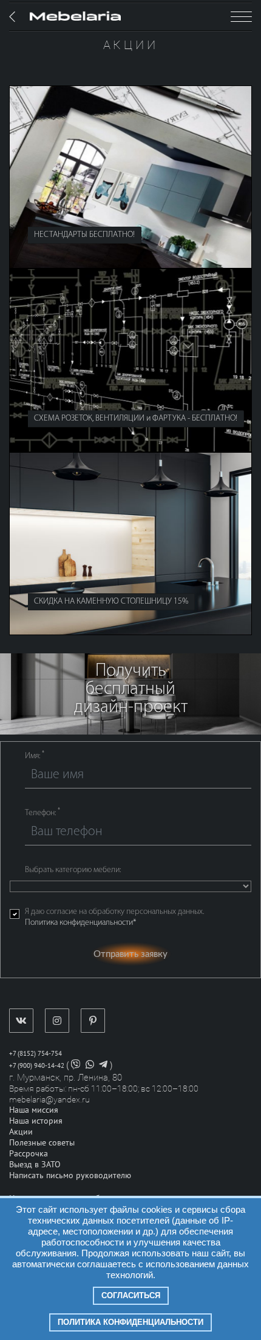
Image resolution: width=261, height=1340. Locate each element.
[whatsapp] (90, 1066)
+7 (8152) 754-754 (35, 1054)
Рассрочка (28, 1153)
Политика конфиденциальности (130, 1322)
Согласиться (130, 1295)
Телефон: (42, 813)
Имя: (34, 756)
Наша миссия (33, 1110)
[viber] (76, 1066)
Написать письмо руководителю (70, 1175)
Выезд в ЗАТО (35, 1164)
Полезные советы (42, 1143)
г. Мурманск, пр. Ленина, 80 (65, 1077)
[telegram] (103, 1066)
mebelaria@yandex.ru (49, 1099)
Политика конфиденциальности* (80, 922)
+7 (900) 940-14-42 (36, 1066)
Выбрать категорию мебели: (73, 870)
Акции (21, 1132)
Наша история (36, 1121)
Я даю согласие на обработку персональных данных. (114, 917)
